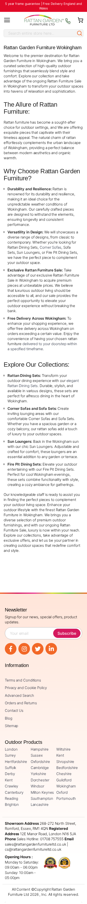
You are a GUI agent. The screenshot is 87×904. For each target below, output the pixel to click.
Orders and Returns (21, 703)
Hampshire (40, 749)
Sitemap (11, 725)
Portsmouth (66, 798)
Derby (10, 773)
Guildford (63, 780)
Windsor (37, 786)
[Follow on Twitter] (38, 649)
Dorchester (40, 780)
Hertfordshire (16, 761)
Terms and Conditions (23, 680)
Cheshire (63, 773)
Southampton (42, 798)
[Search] (79, 33)
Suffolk (10, 767)
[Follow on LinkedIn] (51, 649)
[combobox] (40, 33)
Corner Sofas (50, 247)
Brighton (12, 804)
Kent (60, 755)
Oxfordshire (40, 761)
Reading (11, 798)
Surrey (10, 755)
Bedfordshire (67, 767)
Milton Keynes (42, 792)
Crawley (11, 786)
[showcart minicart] (80, 20)
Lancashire (40, 804)
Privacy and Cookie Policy (26, 687)
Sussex (37, 755)
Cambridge (40, 767)
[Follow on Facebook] (10, 649)
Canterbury (14, 792)
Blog (8, 718)
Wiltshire (63, 749)
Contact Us (14, 710)
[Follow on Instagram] (24, 649)
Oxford (61, 792)
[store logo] (44, 20)
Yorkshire (38, 773)
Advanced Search (19, 695)
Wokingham (66, 786)
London (11, 749)
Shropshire (65, 761)
